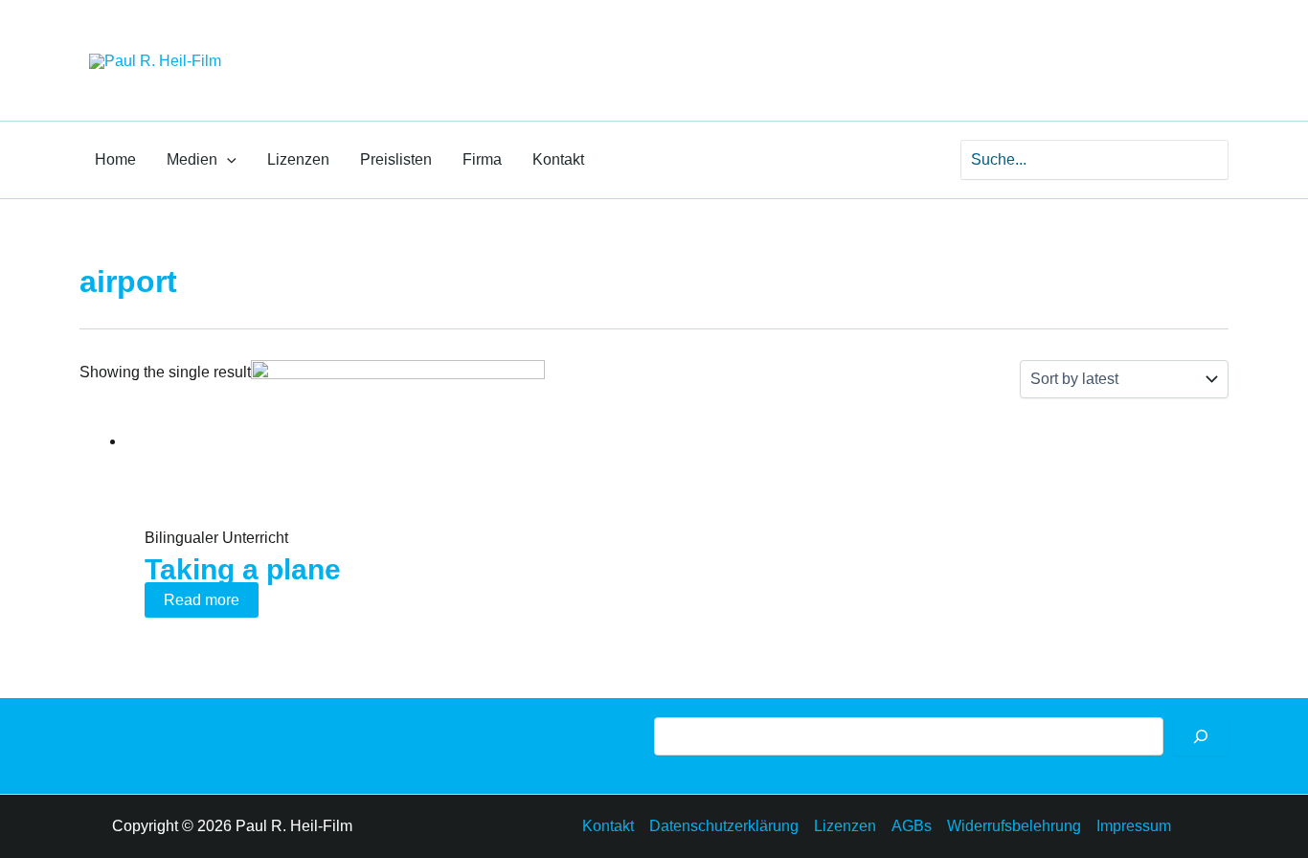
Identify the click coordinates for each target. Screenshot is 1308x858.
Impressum (1133, 826)
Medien (192, 159)
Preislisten (396, 159)
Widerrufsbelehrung (1014, 826)
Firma (482, 159)
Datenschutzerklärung (724, 826)
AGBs (911, 826)
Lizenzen (298, 159)
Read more (201, 600)
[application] (227, 160)
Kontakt (558, 159)
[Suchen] (1201, 736)
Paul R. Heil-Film (358, 43)
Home (115, 159)
